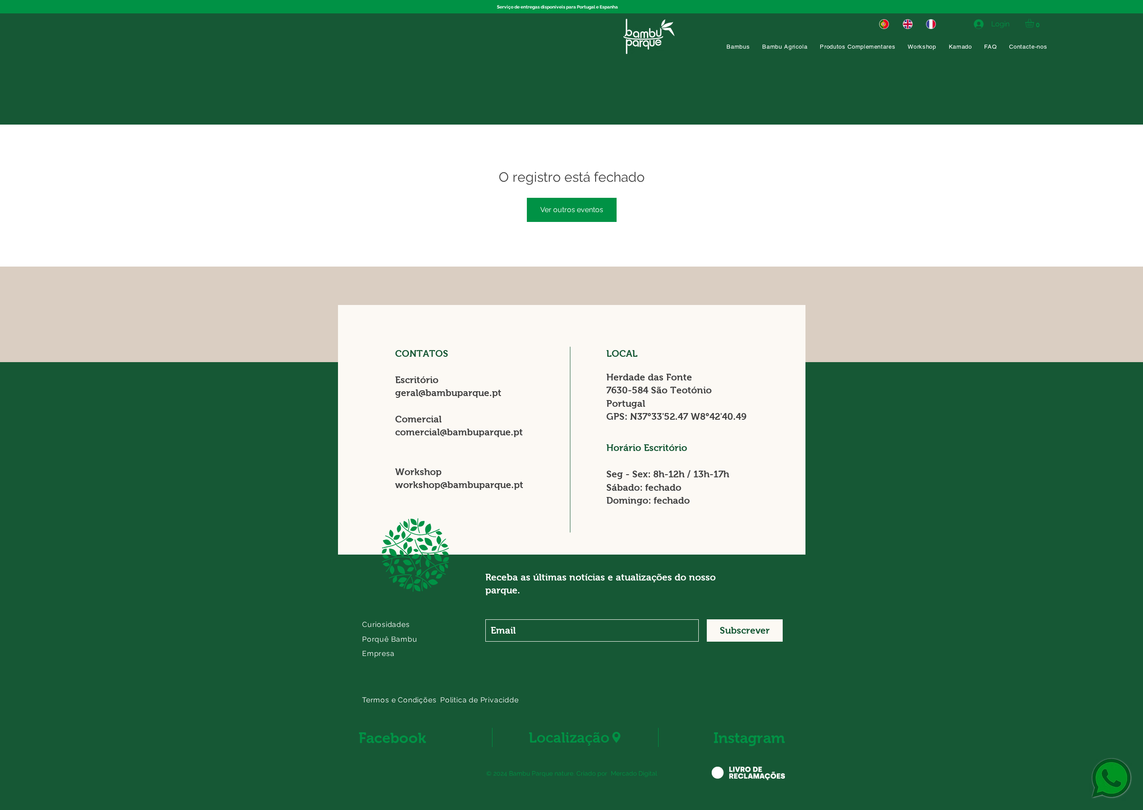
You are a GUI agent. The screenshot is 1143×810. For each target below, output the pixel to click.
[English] (907, 23)
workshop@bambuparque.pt (459, 485)
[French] (931, 23)
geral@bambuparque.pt (448, 393)
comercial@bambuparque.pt (459, 432)
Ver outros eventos (571, 209)
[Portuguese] (884, 23)
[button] (1034, 23)
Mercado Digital (634, 773)
